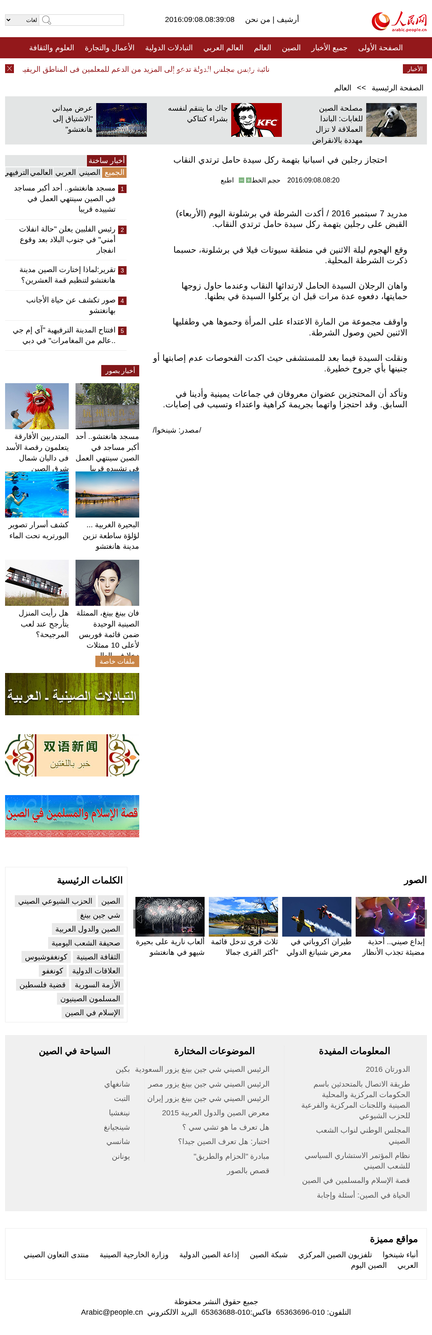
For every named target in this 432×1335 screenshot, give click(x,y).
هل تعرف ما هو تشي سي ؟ (226, 1127)
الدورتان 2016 (388, 1069)
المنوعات (246, 69)
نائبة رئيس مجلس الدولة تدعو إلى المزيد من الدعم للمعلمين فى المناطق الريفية (155, 69)
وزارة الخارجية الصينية (134, 1255)
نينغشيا (119, 1113)
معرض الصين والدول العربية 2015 (216, 1113)
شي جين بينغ (100, 915)
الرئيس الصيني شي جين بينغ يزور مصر (209, 1084)
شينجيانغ (117, 1127)
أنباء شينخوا (400, 1255)
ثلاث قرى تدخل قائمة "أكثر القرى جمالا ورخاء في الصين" (244, 952)
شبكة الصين (269, 1255)
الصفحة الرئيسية (398, 88)
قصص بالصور (248, 1170)
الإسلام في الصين (92, 1012)
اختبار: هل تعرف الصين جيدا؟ (224, 1141)
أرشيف (287, 19)
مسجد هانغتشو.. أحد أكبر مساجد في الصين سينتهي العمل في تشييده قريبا (65, 198)
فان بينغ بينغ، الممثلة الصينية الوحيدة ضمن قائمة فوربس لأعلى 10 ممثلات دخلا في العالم (107, 634)
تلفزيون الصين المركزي (335, 1255)
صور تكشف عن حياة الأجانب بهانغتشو (71, 305)
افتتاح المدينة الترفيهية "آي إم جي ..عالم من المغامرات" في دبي (64, 335)
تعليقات (209, 69)
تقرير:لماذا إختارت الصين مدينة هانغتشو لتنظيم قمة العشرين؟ (67, 274)
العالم (262, 48)
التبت (122, 1098)
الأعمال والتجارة (110, 48)
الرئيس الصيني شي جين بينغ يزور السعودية (202, 1069)
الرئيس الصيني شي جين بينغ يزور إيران (208, 1098)
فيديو (179, 69)
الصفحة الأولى (380, 48)
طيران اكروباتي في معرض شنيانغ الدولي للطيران (318, 952)
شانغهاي (117, 1084)
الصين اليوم (369, 1265)
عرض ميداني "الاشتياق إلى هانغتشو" (72, 119)
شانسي (118, 1141)
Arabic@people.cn (112, 1312)
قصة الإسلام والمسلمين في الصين (356, 1180)
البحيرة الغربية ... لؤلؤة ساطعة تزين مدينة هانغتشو (111, 535)
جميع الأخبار (329, 48)
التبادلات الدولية (169, 48)
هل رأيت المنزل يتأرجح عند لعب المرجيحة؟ (44, 623)
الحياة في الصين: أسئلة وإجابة (363, 1195)
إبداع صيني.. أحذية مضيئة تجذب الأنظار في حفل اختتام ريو (393, 952)
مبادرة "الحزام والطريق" (232, 1156)
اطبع (227, 180)
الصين (291, 48)
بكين (123, 1069)
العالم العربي (223, 48)
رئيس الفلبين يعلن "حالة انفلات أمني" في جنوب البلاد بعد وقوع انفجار (67, 239)
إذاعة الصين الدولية (209, 1255)
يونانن (121, 1156)
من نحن (259, 19)
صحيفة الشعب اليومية (85, 943)
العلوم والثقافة (51, 48)
